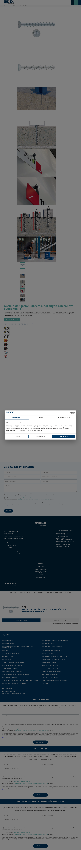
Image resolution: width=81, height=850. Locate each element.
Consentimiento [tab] (16, 417)
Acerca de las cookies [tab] (64, 417)
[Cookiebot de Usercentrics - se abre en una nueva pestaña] (68, 413)
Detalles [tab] (40, 417)
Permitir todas (64, 436)
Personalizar (39, 436)
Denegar (17, 436)
